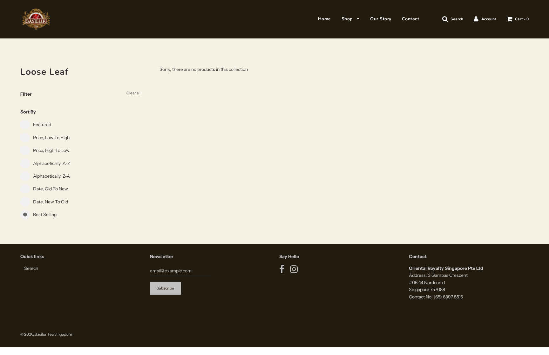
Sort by (28, 112)
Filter (26, 94)
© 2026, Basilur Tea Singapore (46, 334)
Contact (410, 19)
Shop (348, 19)
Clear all (133, 93)
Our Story (380, 19)
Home (324, 19)
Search (31, 268)
